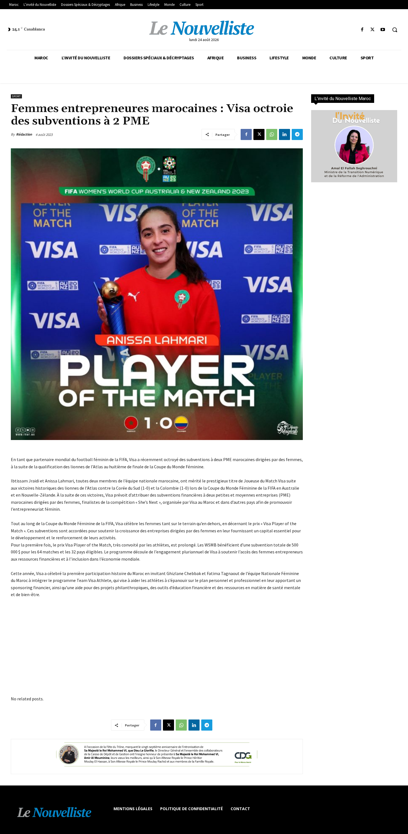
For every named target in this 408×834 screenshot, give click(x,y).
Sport (16, 96)
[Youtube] (383, 30)
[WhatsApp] (271, 134)
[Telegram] (297, 134)
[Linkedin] (284, 134)
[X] (372, 30)
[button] (394, 29)
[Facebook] (362, 30)
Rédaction (24, 134)
